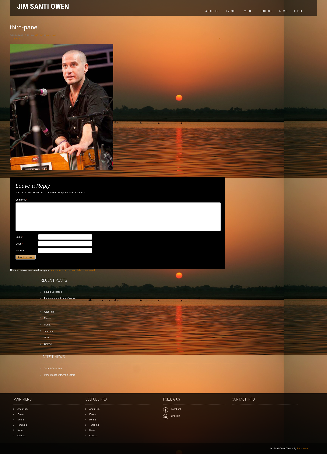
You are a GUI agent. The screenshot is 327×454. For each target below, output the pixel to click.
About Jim (212, 11)
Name (19, 237)
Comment (21, 199)
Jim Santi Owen (43, 6)
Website (20, 250)
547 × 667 (39, 35)
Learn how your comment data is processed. (72, 270)
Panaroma (302, 448)
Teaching (265, 11)
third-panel (51, 35)
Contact (300, 11)
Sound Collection (53, 292)
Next (221, 38)
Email (19, 243)
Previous (16, 38)
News (283, 11)
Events (231, 11)
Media (247, 11)
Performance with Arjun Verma (59, 298)
